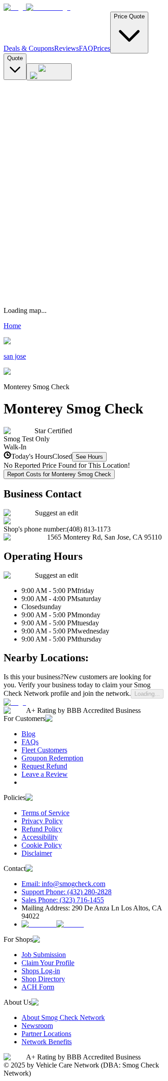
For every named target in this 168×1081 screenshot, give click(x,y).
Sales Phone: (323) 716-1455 (63, 900)
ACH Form (38, 987)
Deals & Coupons (29, 48)
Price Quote (129, 16)
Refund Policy (42, 829)
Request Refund (44, 766)
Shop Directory (43, 979)
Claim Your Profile (48, 963)
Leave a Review (45, 774)
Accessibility (40, 837)
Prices (101, 48)
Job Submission (44, 954)
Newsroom (37, 1025)
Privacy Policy (42, 821)
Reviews (66, 48)
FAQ (86, 48)
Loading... (147, 693)
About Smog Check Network (63, 1017)
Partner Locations (46, 1033)
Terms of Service (45, 813)
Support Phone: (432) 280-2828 (67, 892)
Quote (15, 58)
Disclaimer (37, 853)
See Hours (89, 456)
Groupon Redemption (52, 758)
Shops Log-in (41, 971)
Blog (28, 734)
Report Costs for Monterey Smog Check (59, 474)
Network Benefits (47, 1042)
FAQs (30, 742)
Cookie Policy (42, 845)
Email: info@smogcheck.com (63, 884)
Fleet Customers (44, 750)
